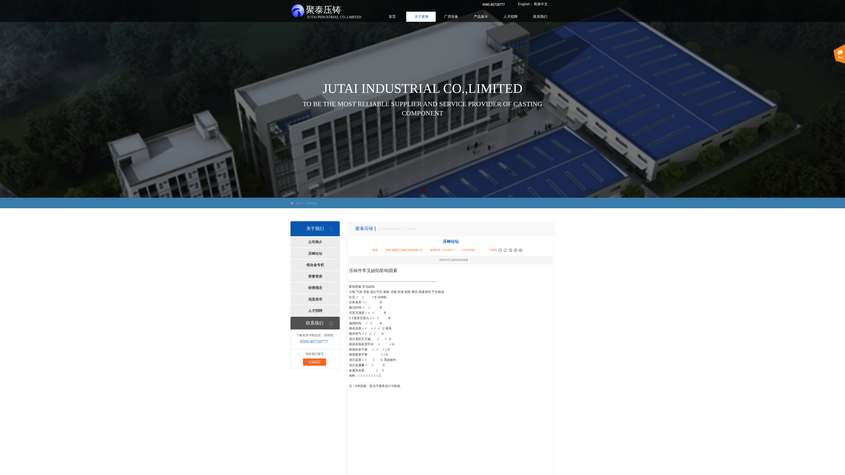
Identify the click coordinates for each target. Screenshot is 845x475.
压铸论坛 (312, 203)
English (524, 4)
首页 (298, 203)
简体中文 (541, 4)
